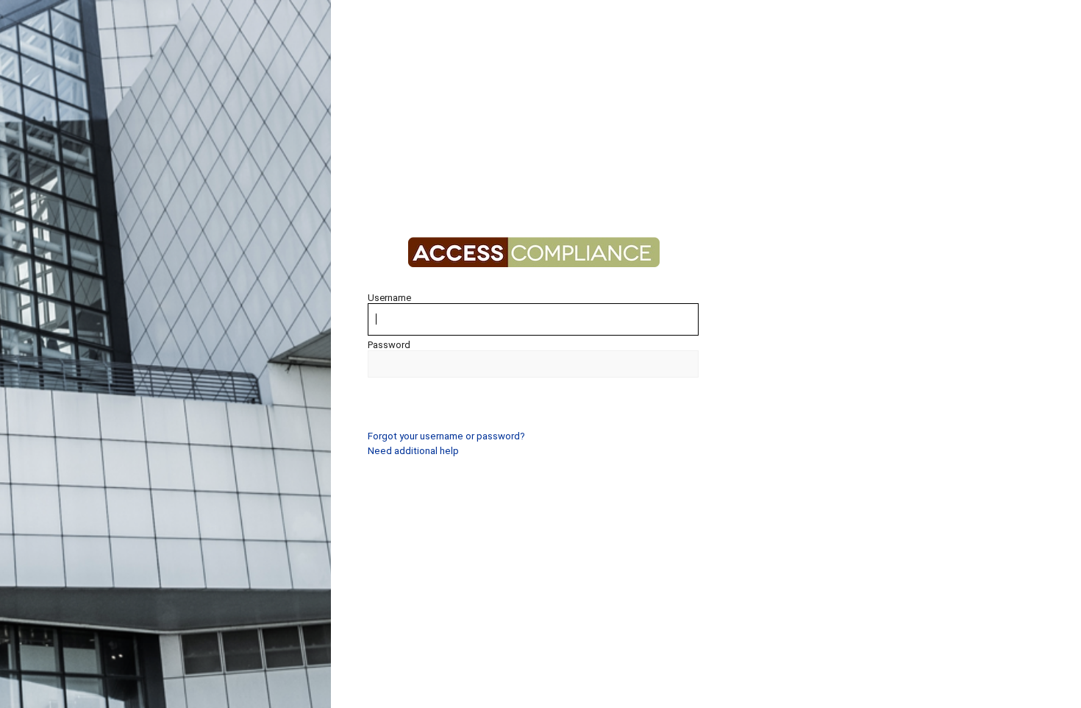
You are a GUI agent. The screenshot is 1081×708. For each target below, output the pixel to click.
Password (389, 344)
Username (389, 297)
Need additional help (413, 450)
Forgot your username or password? (446, 436)
